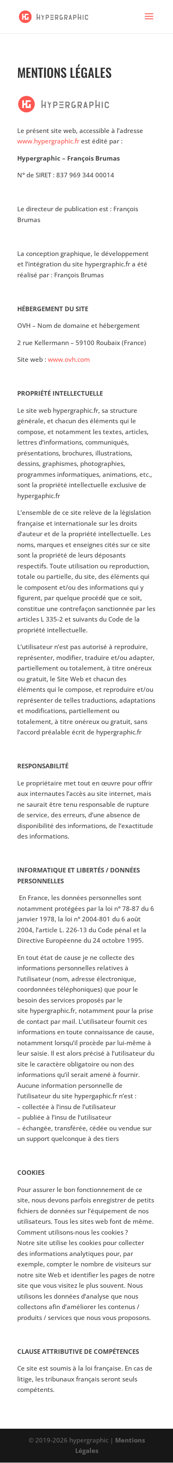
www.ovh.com (69, 359)
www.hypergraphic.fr (48, 141)
